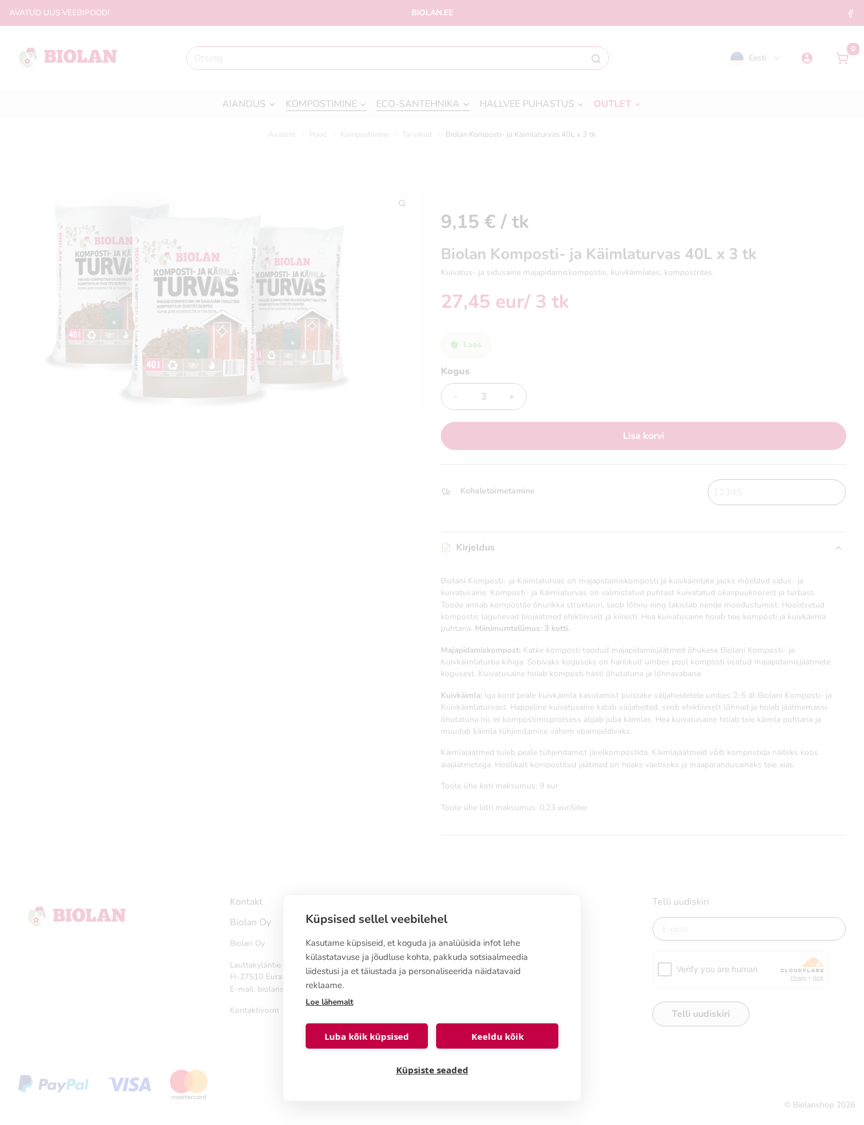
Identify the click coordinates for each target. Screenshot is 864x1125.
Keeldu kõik (497, 1036)
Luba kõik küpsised (366, 1036)
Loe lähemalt (329, 1002)
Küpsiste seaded (432, 1070)
